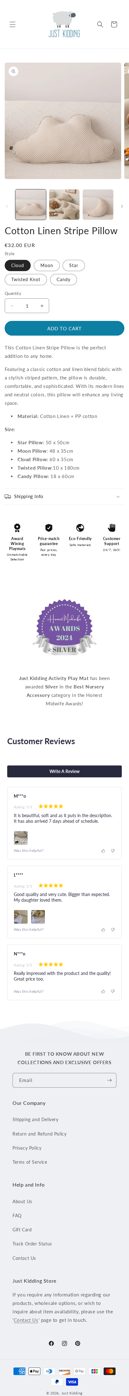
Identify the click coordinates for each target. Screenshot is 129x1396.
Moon (46, 265)
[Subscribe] (109, 1080)
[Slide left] (7, 206)
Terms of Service (30, 1162)
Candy (63, 279)
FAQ (17, 1215)
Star (73, 265)
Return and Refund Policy (39, 1133)
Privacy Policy (27, 1148)
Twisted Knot (25, 279)
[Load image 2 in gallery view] (64, 204)
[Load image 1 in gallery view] (30, 204)
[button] (12, 24)
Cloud (17, 265)
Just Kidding (72, 1393)
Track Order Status (32, 1243)
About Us (22, 1201)
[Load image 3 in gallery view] (98, 204)
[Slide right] (122, 206)
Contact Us (24, 1258)
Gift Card (22, 1229)
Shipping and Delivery (36, 1119)
